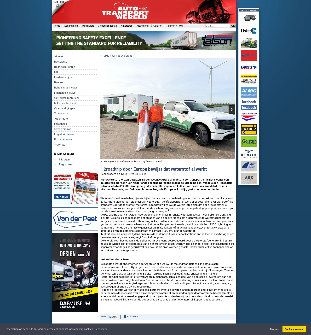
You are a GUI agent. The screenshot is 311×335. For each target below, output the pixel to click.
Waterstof (60, 144)
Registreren (66, 164)
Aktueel (58, 56)
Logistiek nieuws (64, 134)
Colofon (157, 25)
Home (56, 25)
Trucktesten (61, 113)
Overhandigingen (64, 108)
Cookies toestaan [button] (294, 329)
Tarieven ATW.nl (174, 25)
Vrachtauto (61, 118)
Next (232, 109)
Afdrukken (132, 316)
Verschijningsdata (107, 25)
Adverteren (126, 25)
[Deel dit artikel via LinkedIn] (113, 317)
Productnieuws (63, 139)
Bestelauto (60, 61)
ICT (56, 72)
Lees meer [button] (101, 329)
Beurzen (59, 82)
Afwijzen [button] (274, 329)
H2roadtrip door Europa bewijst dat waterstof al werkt (153, 169)
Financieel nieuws (64, 92)
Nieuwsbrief (143, 25)
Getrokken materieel (66, 98)
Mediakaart (88, 25)
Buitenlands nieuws (65, 87)
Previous (103, 109)
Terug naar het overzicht (117, 55)
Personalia (60, 123)
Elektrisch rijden (63, 77)
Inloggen (64, 159)
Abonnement (71, 25)
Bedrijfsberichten (64, 66)
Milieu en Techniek (65, 103)
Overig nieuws (62, 129)
